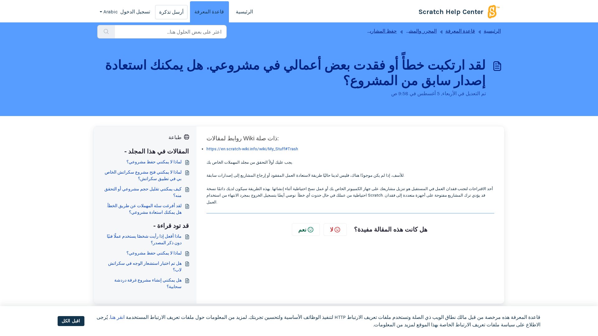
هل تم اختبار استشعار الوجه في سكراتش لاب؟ (145, 267)
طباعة (175, 137)
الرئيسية (244, 12)
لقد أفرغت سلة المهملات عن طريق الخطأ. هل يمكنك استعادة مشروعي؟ (144, 209)
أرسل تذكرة (171, 12)
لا (331, 229)
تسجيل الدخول (135, 12)
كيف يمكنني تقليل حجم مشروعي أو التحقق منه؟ (143, 192)
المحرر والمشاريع (419, 31)
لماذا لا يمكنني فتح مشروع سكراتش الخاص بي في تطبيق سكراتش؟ (143, 175)
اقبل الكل (71, 321)
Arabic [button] (110, 12)
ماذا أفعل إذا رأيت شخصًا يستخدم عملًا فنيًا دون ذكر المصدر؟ (144, 239)
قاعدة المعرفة (209, 12)
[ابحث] (106, 32)
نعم (302, 229)
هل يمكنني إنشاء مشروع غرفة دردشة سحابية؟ (148, 283)
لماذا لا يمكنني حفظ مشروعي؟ (154, 162)
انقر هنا (117, 317)
